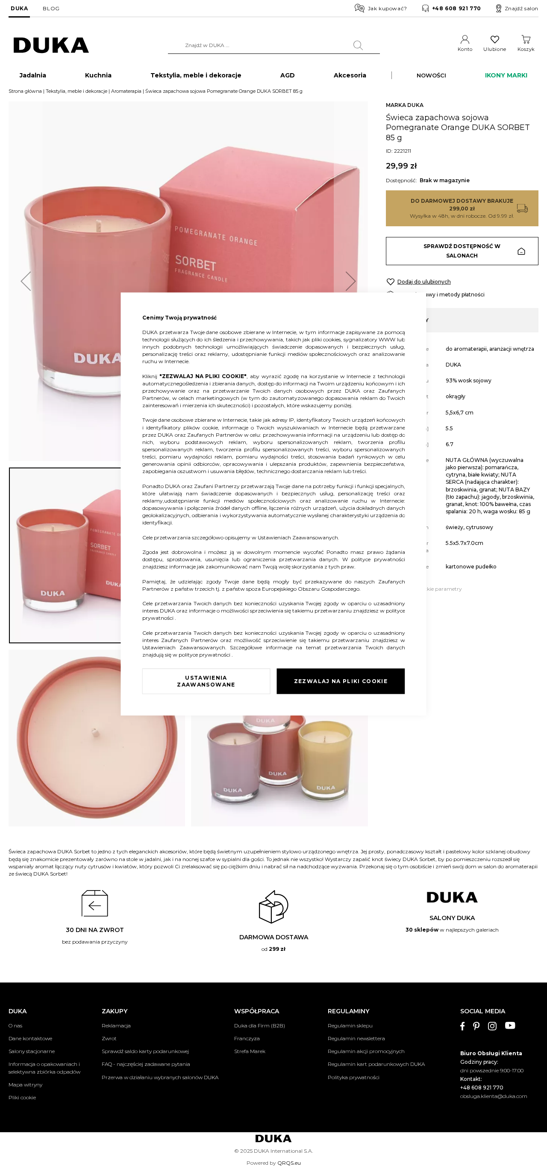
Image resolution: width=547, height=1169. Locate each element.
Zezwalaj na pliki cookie (341, 681)
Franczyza (247, 1038)
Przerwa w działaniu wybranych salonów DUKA (160, 1077)
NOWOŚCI (431, 75)
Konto (465, 49)
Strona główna (25, 91)
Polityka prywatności (353, 1077)
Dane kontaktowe (30, 1038)
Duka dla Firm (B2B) (259, 1025)
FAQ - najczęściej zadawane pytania (146, 1064)
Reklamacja (116, 1025)
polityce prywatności (378, 559)
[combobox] (274, 45)
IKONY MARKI (506, 75)
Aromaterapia (126, 91)
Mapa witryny (25, 1084)
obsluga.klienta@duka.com (493, 1096)
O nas (15, 1025)
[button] (26, 281)
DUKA (19, 8)
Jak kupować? (387, 8)
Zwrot (109, 1038)
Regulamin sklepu (350, 1025)
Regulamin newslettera (356, 1038)
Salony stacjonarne (32, 1051)
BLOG (51, 8)
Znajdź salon (521, 8)
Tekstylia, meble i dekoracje (76, 91)
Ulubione (494, 49)
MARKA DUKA (404, 105)
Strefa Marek (249, 1051)
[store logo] (51, 45)
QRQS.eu (289, 1163)
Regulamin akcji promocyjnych (366, 1051)
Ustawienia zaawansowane (206, 681)
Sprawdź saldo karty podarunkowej (145, 1051)
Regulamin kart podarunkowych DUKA (376, 1064)
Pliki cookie (22, 1097)
